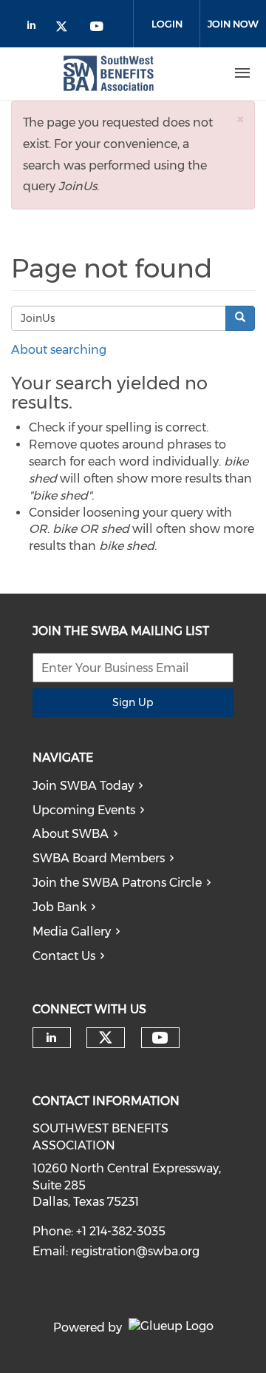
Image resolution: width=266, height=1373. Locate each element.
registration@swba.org (135, 1251)
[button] (240, 119)
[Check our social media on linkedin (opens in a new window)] (35, 28)
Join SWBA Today (83, 786)
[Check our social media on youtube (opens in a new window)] (97, 28)
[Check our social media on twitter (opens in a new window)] (66, 28)
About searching (58, 350)
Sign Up (132, 702)
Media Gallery (72, 931)
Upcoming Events (84, 810)
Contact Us (64, 956)
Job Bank (59, 907)
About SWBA (71, 834)
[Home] (108, 73)
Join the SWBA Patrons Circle (117, 883)
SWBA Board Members (99, 858)
